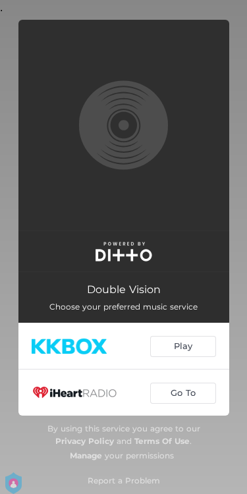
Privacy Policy (84, 441)
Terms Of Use (162, 441)
